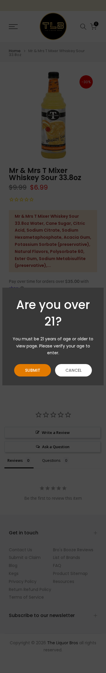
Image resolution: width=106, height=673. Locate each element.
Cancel (73, 370)
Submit (32, 370)
